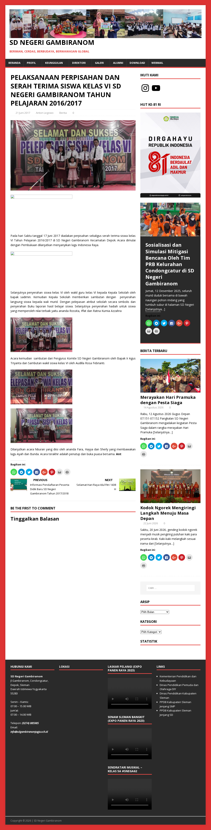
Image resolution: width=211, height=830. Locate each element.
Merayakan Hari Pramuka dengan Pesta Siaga (168, 399)
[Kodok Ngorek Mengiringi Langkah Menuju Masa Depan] (170, 500)
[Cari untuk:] (170, 588)
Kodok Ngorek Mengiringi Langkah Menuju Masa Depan (168, 513)
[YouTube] (156, 88)
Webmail (157, 63)
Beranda (14, 63)
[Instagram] (145, 88)
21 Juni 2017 (23, 113)
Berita (63, 113)
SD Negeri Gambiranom (48, 820)
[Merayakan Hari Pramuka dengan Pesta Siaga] (170, 390)
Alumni (118, 63)
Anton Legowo (45, 113)
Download (137, 63)
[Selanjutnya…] (155, 309)
